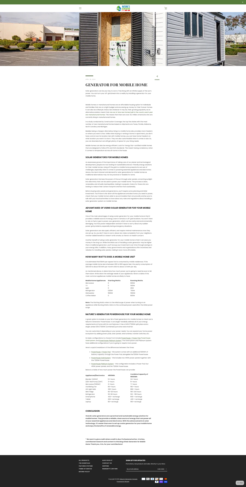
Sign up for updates (135, 460)
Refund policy (84, 471)
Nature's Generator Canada (128, 479)
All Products (84, 460)
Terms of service (85, 469)
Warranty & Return (110, 469)
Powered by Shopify (123, 481)
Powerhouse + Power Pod (130, 338)
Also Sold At (107, 460)
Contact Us (107, 463)
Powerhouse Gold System (101, 358)
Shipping (105, 466)
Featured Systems (86, 466)
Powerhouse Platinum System (110, 340)
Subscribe (161, 469)
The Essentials (84, 463)
